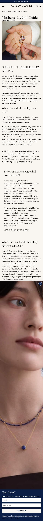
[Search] (37, 5)
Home (3, 11)
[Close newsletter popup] (40, 284)
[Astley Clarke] (21, 6)
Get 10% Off (21, 511)
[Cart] (40, 5)
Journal (8, 11)
